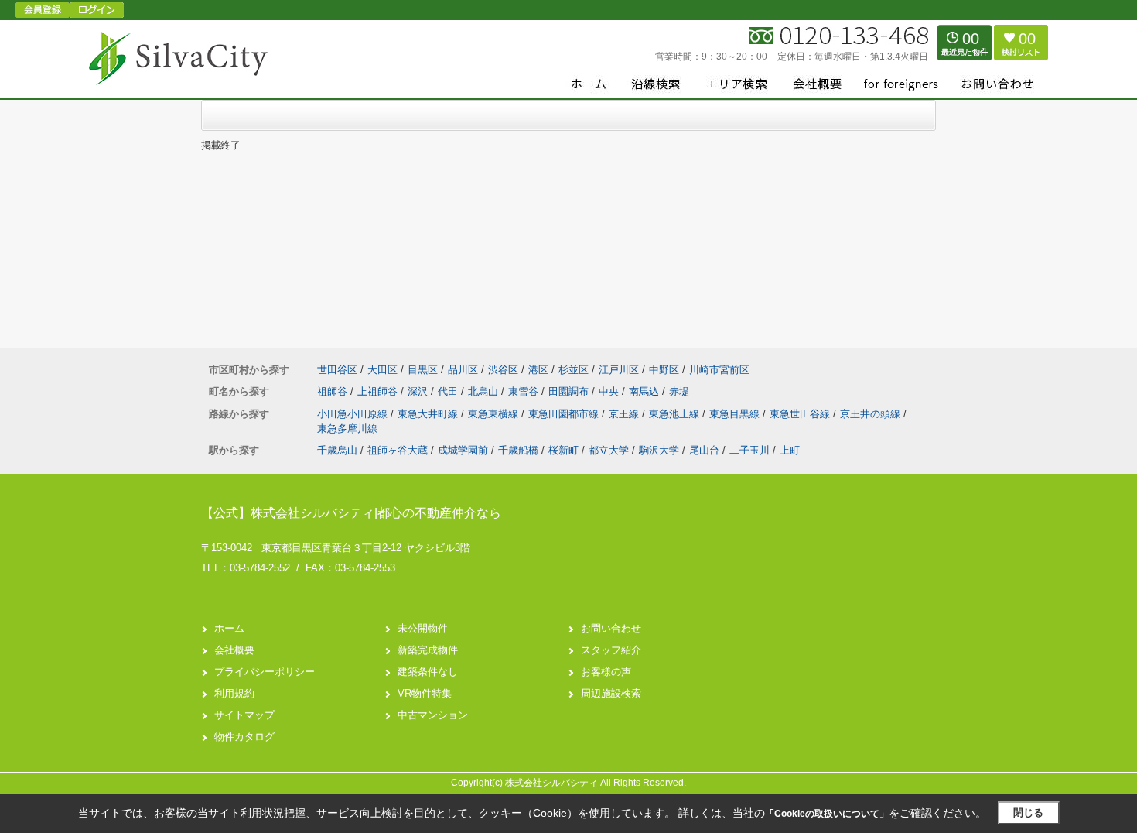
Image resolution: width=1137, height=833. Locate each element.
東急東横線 (494, 414)
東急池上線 (675, 414)
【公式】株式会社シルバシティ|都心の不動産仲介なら (351, 512)
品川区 (463, 369)
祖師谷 (333, 391)
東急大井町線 (429, 414)
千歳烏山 (337, 450)
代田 (449, 391)
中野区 (664, 369)
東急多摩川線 (347, 428)
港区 (538, 369)
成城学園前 (463, 450)
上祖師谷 (379, 391)
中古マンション (433, 715)
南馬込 (645, 391)
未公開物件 (423, 628)
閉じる (1028, 812)
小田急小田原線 (354, 414)
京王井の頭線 (871, 414)
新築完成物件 (428, 650)
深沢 (419, 391)
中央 (610, 391)
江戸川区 (619, 369)
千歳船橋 (518, 450)
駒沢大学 (659, 450)
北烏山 (484, 391)
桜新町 (563, 450)
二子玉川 (749, 450)
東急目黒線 (736, 414)
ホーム (229, 628)
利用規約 (234, 693)
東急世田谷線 (801, 414)
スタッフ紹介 (611, 650)
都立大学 (609, 450)
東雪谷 (524, 391)
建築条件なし (428, 671)
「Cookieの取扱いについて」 (827, 813)
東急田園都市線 (565, 414)
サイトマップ (244, 715)
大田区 (382, 369)
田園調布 (570, 391)
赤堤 (679, 391)
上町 (790, 450)
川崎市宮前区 (719, 369)
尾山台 (704, 450)
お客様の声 (606, 671)
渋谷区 (503, 369)
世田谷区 (337, 369)
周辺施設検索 (611, 693)
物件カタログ (244, 736)
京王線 (625, 414)
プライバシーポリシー (264, 671)
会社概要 (234, 650)
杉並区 (573, 369)
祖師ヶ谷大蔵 (397, 450)
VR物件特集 (425, 693)
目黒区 (423, 369)
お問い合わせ (611, 628)
